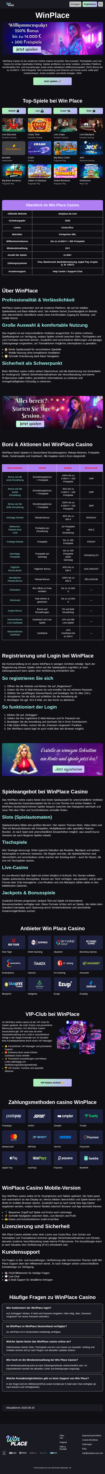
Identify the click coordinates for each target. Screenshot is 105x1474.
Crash (63, 111)
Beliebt (12, 111)
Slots (89, 111)
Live (38, 111)
